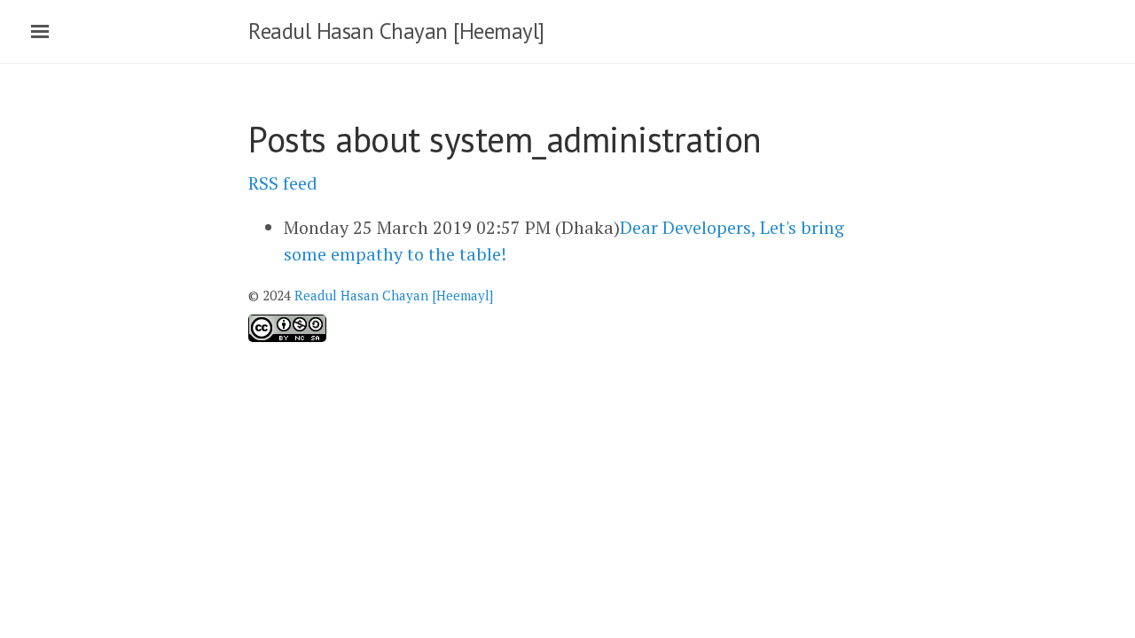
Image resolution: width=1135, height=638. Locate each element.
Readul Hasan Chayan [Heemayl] (396, 31)
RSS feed (282, 183)
